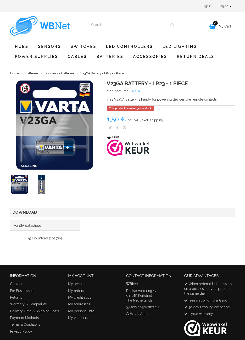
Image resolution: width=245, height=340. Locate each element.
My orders (76, 291)
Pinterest (124, 127)
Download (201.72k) (46, 238)
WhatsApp (138, 314)
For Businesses (21, 291)
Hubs (21, 46)
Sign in (207, 6)
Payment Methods (24, 318)
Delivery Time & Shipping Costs (34, 311)
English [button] (224, 6)
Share (117, 127)
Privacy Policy (21, 331)
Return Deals (195, 56)
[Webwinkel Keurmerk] (128, 147)
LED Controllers (129, 46)
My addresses (79, 304)
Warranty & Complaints (28, 304)
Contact (16, 284)
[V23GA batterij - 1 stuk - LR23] (20, 185)
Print (115, 137)
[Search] (172, 25)
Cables (77, 56)
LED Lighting (179, 46)
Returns (16, 297)
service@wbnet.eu (144, 307)
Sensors (49, 46)
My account (77, 284)
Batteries (109, 56)
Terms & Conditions (25, 324)
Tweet (110, 127)
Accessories (150, 56)
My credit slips (79, 297)
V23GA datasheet (27, 225)
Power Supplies (36, 56)
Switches (83, 46)
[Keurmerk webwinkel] (205, 326)
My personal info (81, 311)
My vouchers (78, 318)
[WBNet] (45, 26)
